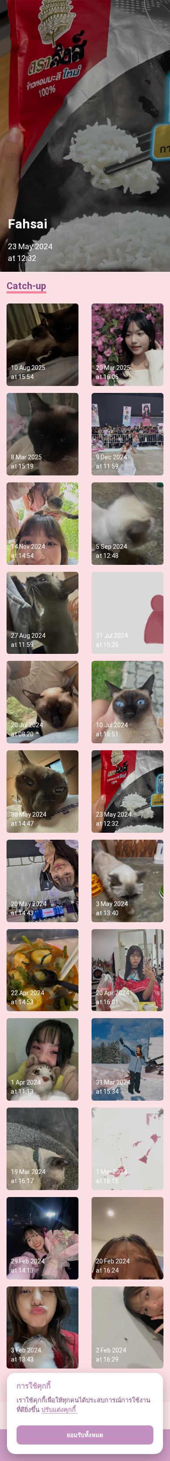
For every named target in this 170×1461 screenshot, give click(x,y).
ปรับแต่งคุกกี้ (59, 1409)
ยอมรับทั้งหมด (85, 1434)
